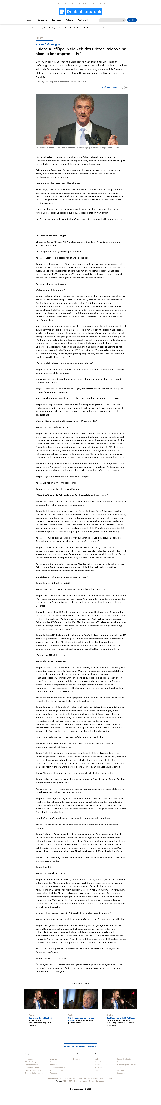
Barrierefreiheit (122, 1073)
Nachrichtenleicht (32, 1067)
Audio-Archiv (83, 20)
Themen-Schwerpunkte (34, 1073)
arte (85, 1081)
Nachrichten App (56, 1070)
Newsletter (99, 1062)
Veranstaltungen (101, 1065)
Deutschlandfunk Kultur (78, 4)
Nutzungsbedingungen (93, 1078)
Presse (119, 1062)
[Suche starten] (123, 20)
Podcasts (69, 20)
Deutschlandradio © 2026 (80, 1089)
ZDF (70, 1081)
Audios (52, 1062)
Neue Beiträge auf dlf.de (34, 1070)
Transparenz (121, 1067)
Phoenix (77, 1081)
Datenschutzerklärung (73, 1078)
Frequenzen (54, 1073)
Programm (56, 20)
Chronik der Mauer (96, 1081)
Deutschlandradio (60, 4)
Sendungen (42, 20)
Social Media (77, 1062)
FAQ (96, 1059)
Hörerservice (77, 1059)
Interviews (37, 28)
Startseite (27, 28)
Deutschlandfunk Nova (99, 4)
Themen (29, 20)
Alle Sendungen (31, 1062)
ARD (64, 1081)
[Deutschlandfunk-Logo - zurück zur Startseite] (80, 11)
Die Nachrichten (31, 1065)
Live (133, 20)
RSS (96, 1070)
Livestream (54, 1059)
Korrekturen (121, 1070)
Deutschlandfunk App (58, 1067)
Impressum (109, 1078)
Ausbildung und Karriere (126, 1065)
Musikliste (98, 1067)
